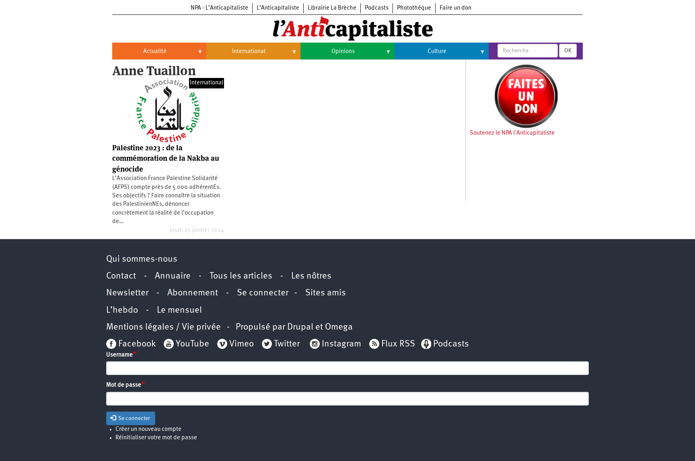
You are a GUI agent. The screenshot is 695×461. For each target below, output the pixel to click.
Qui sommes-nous (141, 259)
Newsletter (127, 293)
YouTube (191, 344)
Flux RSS (398, 344)
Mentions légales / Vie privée (163, 327)
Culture (420, 55)
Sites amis (325, 293)
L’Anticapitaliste (278, 8)
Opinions (327, 55)
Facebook (136, 344)
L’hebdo (122, 310)
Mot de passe (123, 385)
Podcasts (377, 8)
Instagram (341, 344)
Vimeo (241, 344)
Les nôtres (311, 276)
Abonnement (192, 293)
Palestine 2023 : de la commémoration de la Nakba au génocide (165, 158)
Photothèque (414, 8)
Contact (121, 276)
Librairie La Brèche (332, 8)
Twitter (287, 344)
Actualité (139, 55)
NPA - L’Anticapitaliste (219, 8)
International (235, 55)
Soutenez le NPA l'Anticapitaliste (512, 133)
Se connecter (262, 293)
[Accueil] (347, 27)
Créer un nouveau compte (148, 429)
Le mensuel (179, 310)
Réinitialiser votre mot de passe (156, 438)
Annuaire (173, 276)
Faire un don (455, 8)
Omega (339, 327)
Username (119, 355)
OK (568, 50)
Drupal (300, 327)
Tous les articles (241, 276)
